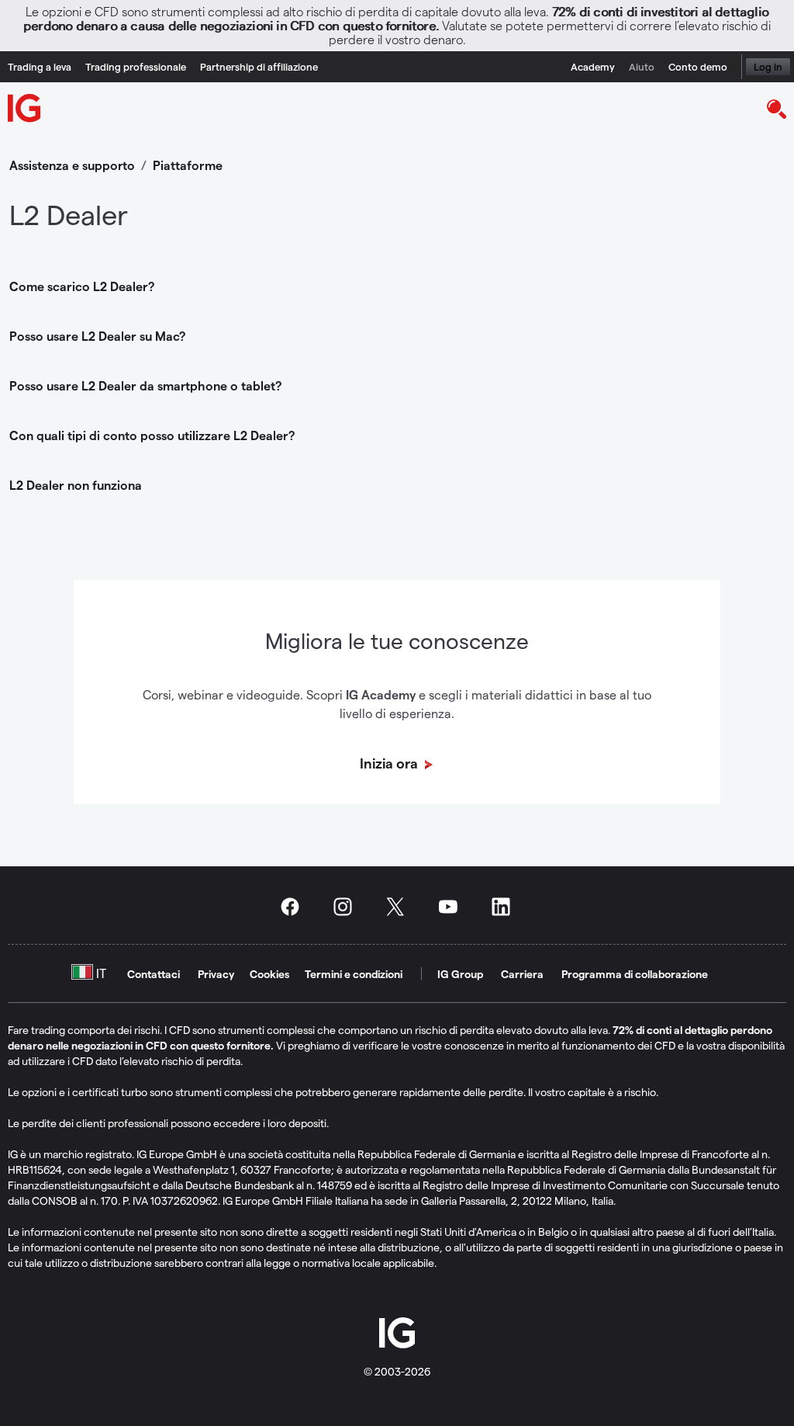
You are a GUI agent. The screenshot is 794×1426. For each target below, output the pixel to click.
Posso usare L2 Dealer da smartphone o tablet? (145, 385)
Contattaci (153, 973)
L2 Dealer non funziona (75, 484)
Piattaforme (188, 165)
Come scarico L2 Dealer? (81, 286)
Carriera (522, 973)
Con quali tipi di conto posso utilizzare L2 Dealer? (152, 435)
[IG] (25, 108)
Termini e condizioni (353, 973)
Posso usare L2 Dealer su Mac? (97, 335)
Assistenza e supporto (72, 165)
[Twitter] (400, 907)
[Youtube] (453, 907)
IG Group (460, 973)
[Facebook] (295, 907)
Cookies (269, 973)
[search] (775, 108)
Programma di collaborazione (634, 973)
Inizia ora (390, 763)
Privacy (216, 973)
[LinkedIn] (506, 907)
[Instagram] (347, 907)
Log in (768, 66)
